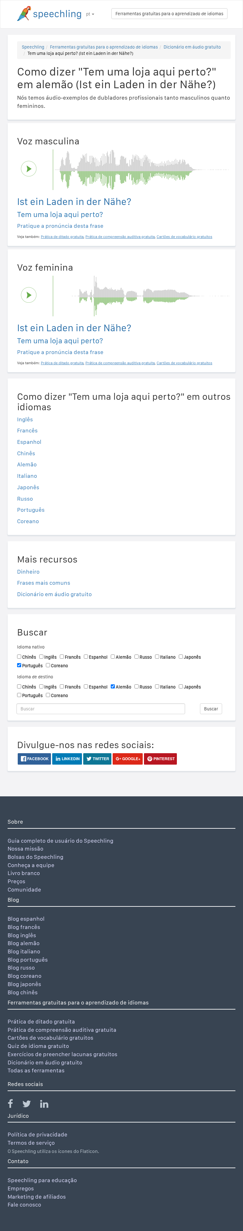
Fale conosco (24, 1204)
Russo (25, 498)
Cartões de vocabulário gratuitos (50, 1037)
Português (31, 509)
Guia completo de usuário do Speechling (60, 840)
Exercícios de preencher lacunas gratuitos (62, 1054)
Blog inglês (22, 935)
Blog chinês (23, 992)
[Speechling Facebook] (14, 1105)
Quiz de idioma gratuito (38, 1046)
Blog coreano (24, 975)
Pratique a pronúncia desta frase (60, 225)
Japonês (28, 487)
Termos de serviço (31, 1142)
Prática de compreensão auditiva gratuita (62, 1029)
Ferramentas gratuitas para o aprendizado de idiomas (169, 13)
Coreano (28, 521)
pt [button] (88, 13)
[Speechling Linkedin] (48, 1105)
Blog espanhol (26, 918)
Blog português (28, 959)
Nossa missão (25, 848)
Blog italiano (24, 951)
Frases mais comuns (43, 582)
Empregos (21, 1188)
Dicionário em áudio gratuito (192, 46)
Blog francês (24, 927)
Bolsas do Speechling (35, 856)
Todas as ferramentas (36, 1070)
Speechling (33, 46)
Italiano (27, 475)
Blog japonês (24, 984)
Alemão (27, 464)
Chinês (26, 453)
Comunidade (24, 889)
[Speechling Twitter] (30, 1105)
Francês (27, 430)
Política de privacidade (37, 1134)
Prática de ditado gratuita (41, 1021)
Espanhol (29, 441)
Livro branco (24, 873)
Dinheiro (28, 571)
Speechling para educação (42, 1180)
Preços (16, 881)
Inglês (25, 419)
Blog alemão (24, 943)
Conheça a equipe (31, 865)
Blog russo (21, 967)
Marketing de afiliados (37, 1196)
